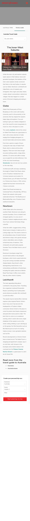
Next (26, 61)
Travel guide (20, 28)
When (5, 392)
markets (12, 130)
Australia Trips (8, 28)
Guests (6, 387)
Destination (7, 382)
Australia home (13, 368)
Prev (3, 61)
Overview (11, 366)
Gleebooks (6, 163)
